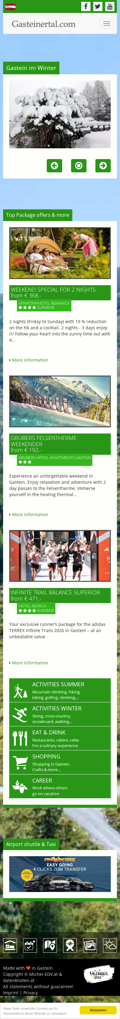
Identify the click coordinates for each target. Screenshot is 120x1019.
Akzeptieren (98, 1010)
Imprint (10, 993)
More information (29, 360)
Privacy (30, 993)
